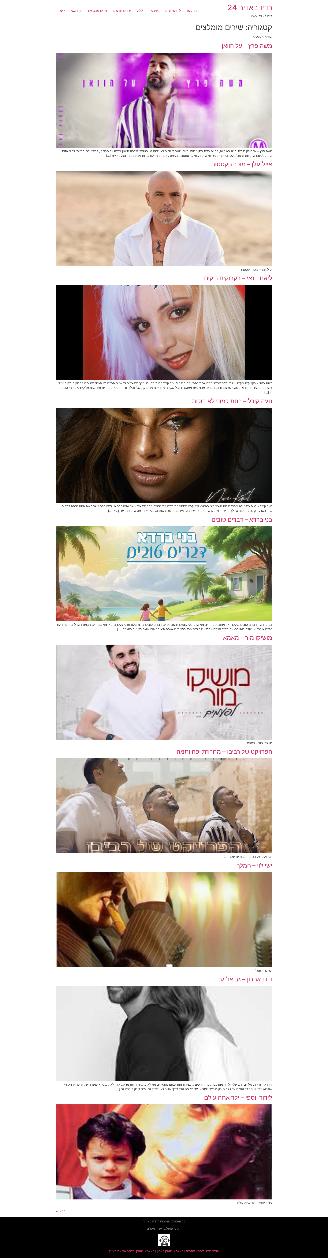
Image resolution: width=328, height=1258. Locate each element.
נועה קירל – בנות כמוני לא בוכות (232, 401)
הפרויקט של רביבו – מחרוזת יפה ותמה (224, 751)
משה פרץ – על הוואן (247, 45)
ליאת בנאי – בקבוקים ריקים (238, 278)
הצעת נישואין (145, 1251)
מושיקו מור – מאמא (247, 637)
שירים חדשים (122, 11)
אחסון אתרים (195, 1251)
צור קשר (191, 11)
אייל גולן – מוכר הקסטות (241, 164)
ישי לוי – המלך (254, 865)
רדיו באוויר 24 (249, 7)
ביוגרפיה (154, 11)
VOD (139, 11)
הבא (60, 1211)
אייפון (62, 11)
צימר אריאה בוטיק (121, 1251)
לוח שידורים (173, 11)
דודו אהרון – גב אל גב (245, 979)
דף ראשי (76, 11)
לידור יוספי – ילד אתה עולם (238, 1097)
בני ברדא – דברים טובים (241, 519)
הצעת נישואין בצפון (170, 1251)
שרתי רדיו (212, 1251)
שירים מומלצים (98, 11)
